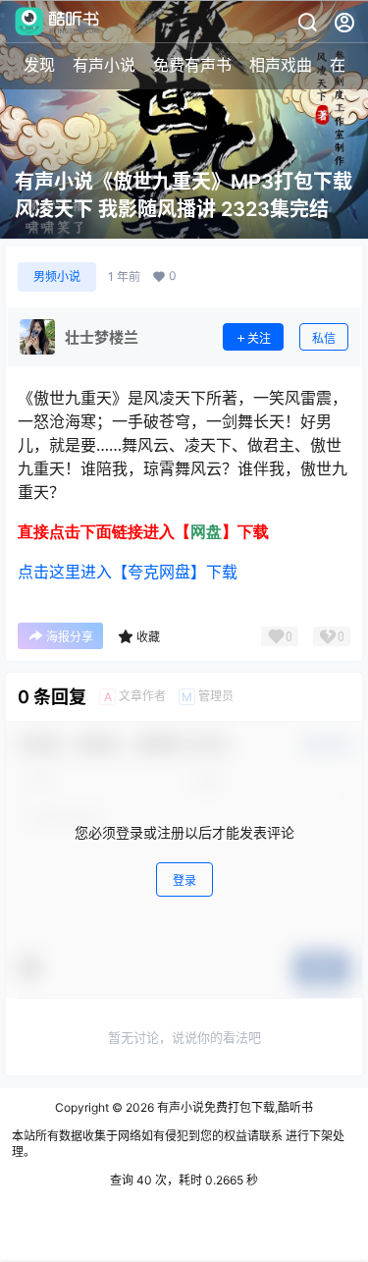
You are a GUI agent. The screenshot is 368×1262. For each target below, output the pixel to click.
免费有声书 (192, 65)
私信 (324, 338)
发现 (39, 65)
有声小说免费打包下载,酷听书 (233, 1107)
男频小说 (56, 276)
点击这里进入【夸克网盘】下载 (127, 571)
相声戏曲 (280, 65)
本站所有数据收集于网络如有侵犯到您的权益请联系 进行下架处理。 (178, 1144)
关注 (259, 338)
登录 (184, 880)
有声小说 (104, 65)
